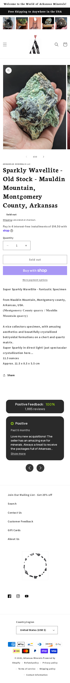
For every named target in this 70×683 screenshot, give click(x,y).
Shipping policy (47, 668)
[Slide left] (26, 156)
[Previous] (9, 23)
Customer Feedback (20, 521)
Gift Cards (14, 530)
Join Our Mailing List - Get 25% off (30, 495)
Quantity (8, 238)
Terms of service (27, 668)
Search (12, 503)
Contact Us (15, 512)
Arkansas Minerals (33, 658)
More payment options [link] (35, 279)
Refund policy (31, 662)
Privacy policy (50, 662)
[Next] (61, 23)
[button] (5, 44)
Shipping (7, 220)
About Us (13, 539)
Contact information (36, 674)
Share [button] (11, 375)
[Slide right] (43, 156)
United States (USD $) (33, 630)
